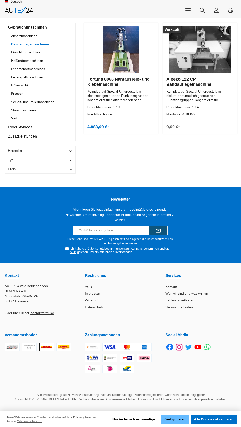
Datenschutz (94, 307)
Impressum (93, 293)
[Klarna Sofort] (144, 358)
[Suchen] (202, 10)
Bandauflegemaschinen (30, 44)
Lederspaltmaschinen (27, 77)
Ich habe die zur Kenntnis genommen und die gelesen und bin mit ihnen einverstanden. (119, 250)
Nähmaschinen (22, 85)
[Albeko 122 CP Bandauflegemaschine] (200, 49)
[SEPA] (92, 358)
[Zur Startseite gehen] (19, 10)
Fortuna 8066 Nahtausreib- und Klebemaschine (118, 82)
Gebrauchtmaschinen (27, 27)
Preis (12, 169)
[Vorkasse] (92, 347)
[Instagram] (179, 347)
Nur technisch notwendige (133, 419)
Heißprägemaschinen (27, 60)
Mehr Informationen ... (29, 421)
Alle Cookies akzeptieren (214, 419)
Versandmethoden (179, 307)
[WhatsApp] (207, 347)
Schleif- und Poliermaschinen (32, 102)
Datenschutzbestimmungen (106, 248)
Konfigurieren (175, 419)
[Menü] (188, 10)
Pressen (17, 93)
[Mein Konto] (216, 10)
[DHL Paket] (46, 347)
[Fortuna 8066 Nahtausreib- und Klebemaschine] (121, 49)
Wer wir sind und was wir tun (186, 293)
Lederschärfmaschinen (28, 69)
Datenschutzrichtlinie (160, 239)
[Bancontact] (127, 369)
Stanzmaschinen (23, 110)
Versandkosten (111, 395)
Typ (10, 160)
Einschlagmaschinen (26, 52)
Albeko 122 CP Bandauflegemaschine (188, 82)
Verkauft (17, 118)
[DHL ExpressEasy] (63, 347)
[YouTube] (198, 347)
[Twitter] (188, 347)
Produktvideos (20, 127)
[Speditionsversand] (12, 347)
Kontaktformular (42, 313)
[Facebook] (169, 347)
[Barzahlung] (109, 358)
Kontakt (171, 287)
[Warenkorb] (230, 10)
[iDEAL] (109, 369)
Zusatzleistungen (22, 136)
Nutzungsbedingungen (123, 243)
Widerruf (91, 300)
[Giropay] (127, 358)
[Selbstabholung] (29, 347)
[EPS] (92, 369)
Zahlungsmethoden (179, 300)
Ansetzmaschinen (24, 36)
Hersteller (15, 150)
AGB (73, 252)
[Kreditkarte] (127, 347)
